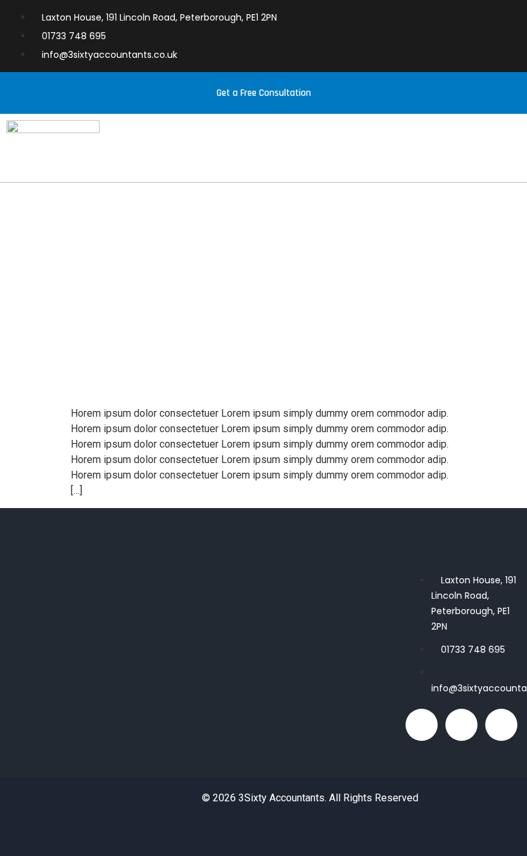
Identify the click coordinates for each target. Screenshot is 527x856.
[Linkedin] (461, 725)
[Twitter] (501, 725)
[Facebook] (422, 725)
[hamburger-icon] (506, 154)
